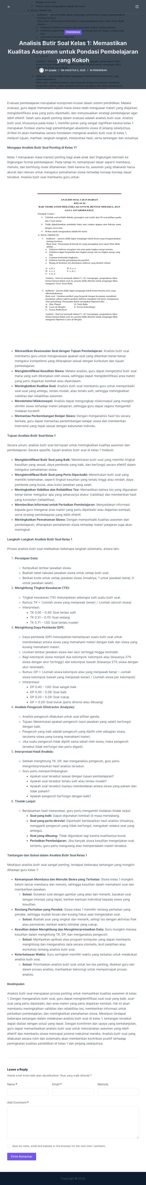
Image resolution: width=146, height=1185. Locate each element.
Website (103, 1084)
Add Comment (18, 1102)
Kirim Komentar (21, 1156)
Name (12, 1084)
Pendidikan (73, 32)
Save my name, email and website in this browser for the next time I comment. (59, 1145)
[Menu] (137, 6)
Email (57, 1084)
